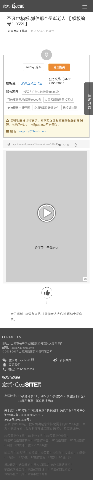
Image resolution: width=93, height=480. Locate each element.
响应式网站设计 (37, 469)
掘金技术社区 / (76, 396)
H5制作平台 (41, 440)
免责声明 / (66, 410)
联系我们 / (52, 410)
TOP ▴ (83, 472)
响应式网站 (41, 464)
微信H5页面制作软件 (17, 440)
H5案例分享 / (26, 400)
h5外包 (23, 457)
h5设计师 (65, 457)
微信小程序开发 (37, 474)
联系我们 (14, 364)
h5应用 (52, 457)
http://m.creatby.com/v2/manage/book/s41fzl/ (35, 144)
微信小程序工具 (14, 474)
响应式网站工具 (14, 469)
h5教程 (20, 452)
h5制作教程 (38, 457)
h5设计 (81, 452)
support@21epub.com (32, 131)
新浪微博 (65, 360)
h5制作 (57, 452)
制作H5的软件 (15, 445)
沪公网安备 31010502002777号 (23, 414)
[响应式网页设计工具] (21, 384)
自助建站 (24, 464)
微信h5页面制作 (38, 445)
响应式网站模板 (60, 469)
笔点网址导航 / (45, 400)
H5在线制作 (77, 440)
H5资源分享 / (26, 396)
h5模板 (33, 452)
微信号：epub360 (20, 360)
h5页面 (45, 452)
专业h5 (69, 452)
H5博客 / (23, 410)
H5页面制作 (59, 440)
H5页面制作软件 (56, 435)
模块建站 (10, 464)
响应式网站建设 (60, 464)
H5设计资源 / (37, 410)
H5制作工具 (35, 435)
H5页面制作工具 (75, 424)
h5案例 (11, 457)
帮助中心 (79, 410)
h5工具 (8, 452)
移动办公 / (59, 396)
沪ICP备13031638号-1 (18, 419)
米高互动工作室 (31, 83)
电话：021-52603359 (21, 369)
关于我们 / (10, 410)
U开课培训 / (43, 396)
